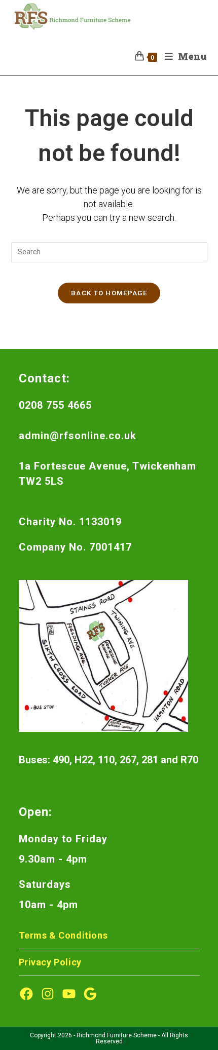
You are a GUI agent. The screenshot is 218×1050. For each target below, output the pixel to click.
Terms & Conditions (63, 935)
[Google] (90, 993)
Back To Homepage (109, 293)
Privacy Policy (50, 962)
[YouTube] (69, 993)
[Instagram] (47, 993)
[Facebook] (26, 993)
